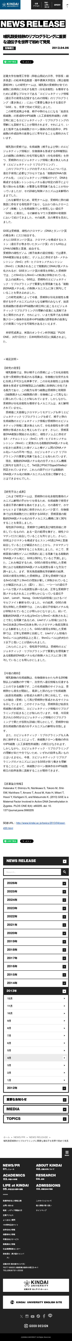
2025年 (12, 891)
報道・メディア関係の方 (12, 1210)
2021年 (12, 924)
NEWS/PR (19, 1137)
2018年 (12, 949)
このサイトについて (44, 1200)
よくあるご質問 (9, 1220)
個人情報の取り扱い (44, 1205)
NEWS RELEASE (38, 1137)
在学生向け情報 (9, 1229)
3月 (9, 1065)
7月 (9, 1035)
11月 (10, 1005)
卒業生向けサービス (11, 1239)
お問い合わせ (8, 1205)
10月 (10, 1013)
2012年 (12, 1088)
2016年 (12, 966)
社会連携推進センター (11, 1249)
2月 (9, 1072)
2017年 (12, 958)
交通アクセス (36, 4)
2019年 (12, 941)
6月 (9, 1043)
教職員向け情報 (9, 1244)
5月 (9, 1050)
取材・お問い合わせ (47, 4)
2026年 (12, 883)
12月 (10, 998)
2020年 (12, 933)
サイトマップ (41, 1210)
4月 (9, 1057)
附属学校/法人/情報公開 (12, 1200)
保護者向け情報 (9, 1234)
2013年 (11, 991)
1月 (9, 1080)
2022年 (12, 916)
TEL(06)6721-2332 (13, 1270)
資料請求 (57, 5)
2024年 (12, 900)
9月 (9, 1020)
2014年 (12, 983)
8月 (9, 1028)
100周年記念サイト (10, 1224)
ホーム (6, 1137)
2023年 (12, 908)
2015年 (12, 974)
